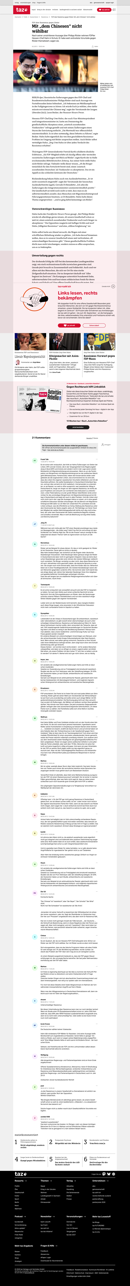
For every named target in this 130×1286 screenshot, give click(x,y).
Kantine (18, 1255)
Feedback (44, 1251)
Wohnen (44, 1192)
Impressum (89, 1273)
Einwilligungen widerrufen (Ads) (78, 1276)
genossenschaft (98, 1189)
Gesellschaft (19, 1192)
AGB (96, 1273)
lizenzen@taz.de (29, 1273)
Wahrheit (18, 1209)
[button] (114, 10)
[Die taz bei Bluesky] (108, 1175)
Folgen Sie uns (96, 1174)
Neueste (89, 438)
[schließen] (113, 286)
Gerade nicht (106, 286)
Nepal (43, 1186)
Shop (17, 1258)
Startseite (18, 17)
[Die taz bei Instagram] (113, 1175)
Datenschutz (80, 1273)
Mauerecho (19, 1231)
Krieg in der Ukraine (48, 1189)
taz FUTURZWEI (98, 1225)
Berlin (17, 1202)
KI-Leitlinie (110, 1270)
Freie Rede (19, 1235)
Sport (17, 1199)
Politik (25, 17)
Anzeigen (18, 1261)
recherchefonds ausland (101, 1196)
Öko (16, 1189)
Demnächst (71, 1222)
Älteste (95, 438)
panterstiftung (97, 1199)
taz (21, 1174)
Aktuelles (70, 1186)
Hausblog (70, 1189)
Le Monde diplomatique (101, 1229)
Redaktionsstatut (81, 1270)
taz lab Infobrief (47, 1231)
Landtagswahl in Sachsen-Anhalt (51, 1197)
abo (93, 1186)
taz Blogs (95, 1222)
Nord (16, 1205)
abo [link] (91, 3)
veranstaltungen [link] (25, 3)
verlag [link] (17, 3)
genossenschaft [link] (99, 3)
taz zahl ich (96, 1192)
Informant (70, 1273)
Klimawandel (45, 1202)
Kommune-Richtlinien (97, 1270)
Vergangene (71, 1231)
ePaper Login (46, 1257)
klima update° (20, 1228)
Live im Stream (72, 1228)
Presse (69, 1199)
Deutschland (34, 17)
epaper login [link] (110, 3)
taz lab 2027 (71, 1235)
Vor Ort (69, 1225)
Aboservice (45, 1254)
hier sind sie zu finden (56, 450)
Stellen (69, 1196)
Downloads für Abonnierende (52, 1261)
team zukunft (45, 1222)
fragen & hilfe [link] (41, 3)
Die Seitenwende (73, 1192)
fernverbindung (20, 1225)
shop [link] (33, 3)
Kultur (17, 1196)
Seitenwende (103, 1273)
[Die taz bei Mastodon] (104, 1175)
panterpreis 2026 (98, 1202)
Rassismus (44, 17)
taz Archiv (96, 1232)
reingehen (18, 1238)
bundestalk (19, 1222)
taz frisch (44, 1225)
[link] (34, 9)
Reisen (17, 1251)
